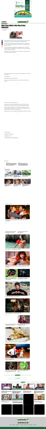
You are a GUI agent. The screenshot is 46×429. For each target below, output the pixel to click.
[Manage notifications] (44, 427)
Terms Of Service (30, 424)
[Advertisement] (17, 63)
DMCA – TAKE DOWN (26, 424)
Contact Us (14, 424)
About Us (11, 424)
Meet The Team (34, 424)
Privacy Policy (17, 424)
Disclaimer (21, 424)
